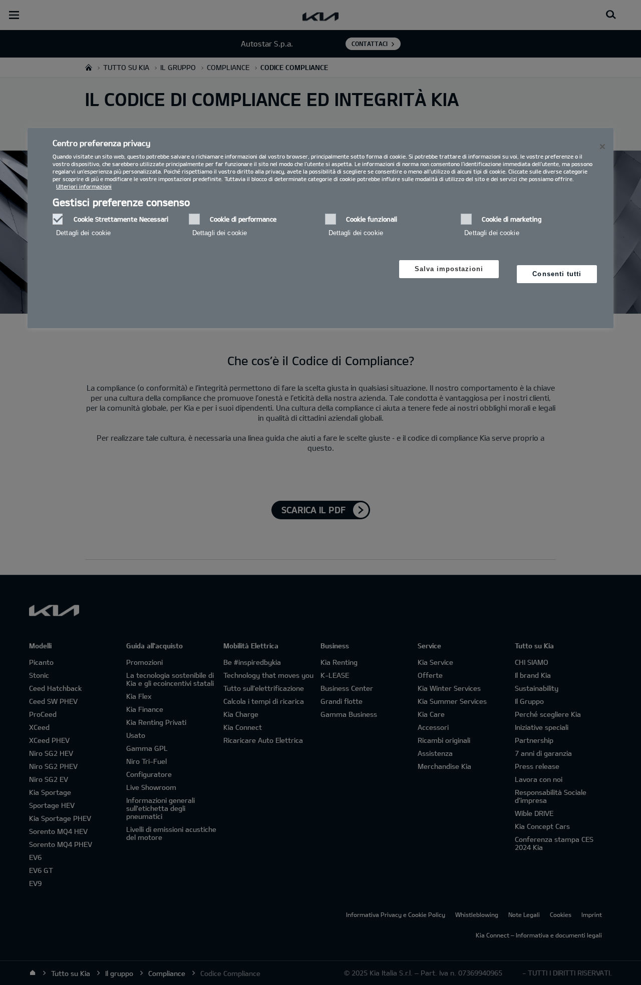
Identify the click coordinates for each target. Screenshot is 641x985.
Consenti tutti (556, 274)
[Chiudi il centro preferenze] (602, 147)
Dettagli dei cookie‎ (83, 233)
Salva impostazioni (449, 269)
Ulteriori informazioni (84, 186)
